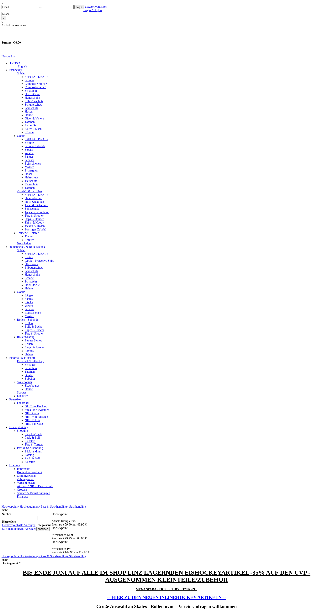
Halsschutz (31, 177)
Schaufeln (31, 90)
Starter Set (31, 125)
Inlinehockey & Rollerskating (27, 246)
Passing (29, 455)
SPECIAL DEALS (36, 76)
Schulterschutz (33, 104)
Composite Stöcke (36, 83)
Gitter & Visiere (34, 118)
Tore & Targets (34, 444)
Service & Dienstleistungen (33, 493)
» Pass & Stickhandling (53, 506)
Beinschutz (31, 108)
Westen (29, 153)
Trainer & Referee (28, 233)
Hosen (29, 111)
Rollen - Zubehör (27, 319)
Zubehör (30, 378)
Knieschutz (31, 184)
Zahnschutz (32, 208)
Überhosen (31, 264)
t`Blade (29, 132)
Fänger (29, 156)
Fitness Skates (33, 340)
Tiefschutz (31, 180)
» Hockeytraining (28, 506)
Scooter (21, 392)
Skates (29, 257)
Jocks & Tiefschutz (36, 205)
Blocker (29, 160)
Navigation (8, 56)
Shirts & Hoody (34, 222)
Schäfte (29, 278)
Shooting (22, 430)
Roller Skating (25, 337)
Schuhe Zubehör (35, 146)
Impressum (23, 468)
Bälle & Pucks (33, 326)
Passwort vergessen (95, 6)
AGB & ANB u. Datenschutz (35, 486)
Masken (29, 167)
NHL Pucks (32, 413)
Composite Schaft (35, 87)
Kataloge (22, 496)
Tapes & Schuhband (37, 212)
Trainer (29, 236)
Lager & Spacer (34, 330)
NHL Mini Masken (36, 416)
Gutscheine (24, 243)
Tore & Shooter (34, 215)
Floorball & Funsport (22, 357)
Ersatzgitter (31, 170)
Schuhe (29, 80)
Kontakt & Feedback (29, 472)
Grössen (22, 489)
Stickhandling (33, 451)
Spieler (21, 73)
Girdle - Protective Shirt (39, 260)
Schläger (30, 364)
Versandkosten (26, 482)
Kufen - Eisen (33, 128)
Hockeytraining (18, 427)
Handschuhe (32, 97)
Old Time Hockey (36, 406)
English (22, 66)
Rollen (29, 323)
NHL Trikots (32, 420)
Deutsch (14, 63)
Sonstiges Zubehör (36, 229)
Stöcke (29, 149)
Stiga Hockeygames (37, 409)
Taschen (30, 122)
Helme (29, 115)
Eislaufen (22, 396)
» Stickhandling (76, 506)
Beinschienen (33, 163)
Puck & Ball (32, 437)
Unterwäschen (33, 198)
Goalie (21, 135)
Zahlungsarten (25, 479)
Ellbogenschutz (34, 101)
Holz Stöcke (32, 94)
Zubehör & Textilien (29, 191)
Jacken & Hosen (35, 226)
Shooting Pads (33, 434)
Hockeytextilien (34, 201)
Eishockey (15, 69)
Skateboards (24, 382)
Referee (29, 239)
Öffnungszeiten (26, 475)
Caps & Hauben (34, 219)
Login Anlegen (92, 10)
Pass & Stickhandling (30, 448)
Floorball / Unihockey (30, 361)
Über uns (14, 465)
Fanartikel (15, 399)
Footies (29, 350)
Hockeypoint (9, 506)
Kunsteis (30, 441)
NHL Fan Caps (34, 423)
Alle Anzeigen (26, 525)
